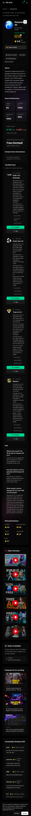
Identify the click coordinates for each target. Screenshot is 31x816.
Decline (17, 813)
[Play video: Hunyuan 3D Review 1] (15, 560)
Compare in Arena (9, 13)
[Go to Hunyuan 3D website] (25, 22)
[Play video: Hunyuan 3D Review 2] (15, 574)
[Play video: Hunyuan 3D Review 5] (15, 617)
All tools (5, 9)
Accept (25, 813)
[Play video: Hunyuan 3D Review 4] (15, 603)
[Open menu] (26, 2)
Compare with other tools (11, 15)
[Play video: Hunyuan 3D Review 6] (15, 631)
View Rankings (21, 13)
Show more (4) (9, 61)
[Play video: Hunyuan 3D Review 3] (15, 589)
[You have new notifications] (23, 2)
